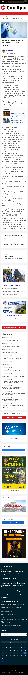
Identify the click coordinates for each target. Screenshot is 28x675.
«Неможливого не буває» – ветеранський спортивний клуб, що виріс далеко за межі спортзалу (12, 345)
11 (6, 650)
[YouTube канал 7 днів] (22, 2)
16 (25, 650)
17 (3, 653)
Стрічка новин (8, 334)
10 (3, 650)
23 (25, 653)
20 (14, 653)
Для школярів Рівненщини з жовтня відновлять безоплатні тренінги (11, 351)
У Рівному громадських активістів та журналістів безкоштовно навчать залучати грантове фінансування (13, 375)
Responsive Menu (25, 1)
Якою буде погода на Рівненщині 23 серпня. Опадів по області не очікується (13, 382)
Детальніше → (5, 586)
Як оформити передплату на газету (14, 327)
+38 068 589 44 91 (10, 614)
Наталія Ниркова (11, 50)
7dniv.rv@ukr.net (8, 611)
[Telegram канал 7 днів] (20, 2)
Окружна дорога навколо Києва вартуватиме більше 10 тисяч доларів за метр (14, 244)
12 (10, 650)
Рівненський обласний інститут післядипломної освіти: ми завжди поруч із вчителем (14, 317)
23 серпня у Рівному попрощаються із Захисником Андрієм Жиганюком (11, 388)
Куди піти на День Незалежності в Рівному (13, 405)
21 (17, 653)
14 (17, 650)
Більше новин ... (6, 407)
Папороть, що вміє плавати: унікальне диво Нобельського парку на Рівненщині (13, 369)
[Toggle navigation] (3, 13)
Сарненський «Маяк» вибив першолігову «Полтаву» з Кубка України (12, 400)
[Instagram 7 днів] (12, 2)
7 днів (17, 670)
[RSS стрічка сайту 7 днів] (14, 2)
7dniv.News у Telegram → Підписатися (13, 522)
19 (10, 653)
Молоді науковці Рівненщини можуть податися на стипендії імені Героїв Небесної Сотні (14, 357)
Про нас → (4, 574)
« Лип (2, 661)
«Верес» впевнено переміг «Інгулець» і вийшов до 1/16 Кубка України (13, 394)
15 (21, 650)
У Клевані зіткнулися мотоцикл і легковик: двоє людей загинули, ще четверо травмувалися (12, 339)
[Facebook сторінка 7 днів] (9, 2)
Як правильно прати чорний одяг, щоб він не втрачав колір (13, 363)
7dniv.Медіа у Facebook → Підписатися (13, 449)
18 (6, 653)
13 (14, 650)
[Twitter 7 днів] (17, 2)
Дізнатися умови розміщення (14, 417)
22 (21, 653)
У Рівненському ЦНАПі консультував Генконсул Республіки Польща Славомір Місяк (14, 237)
